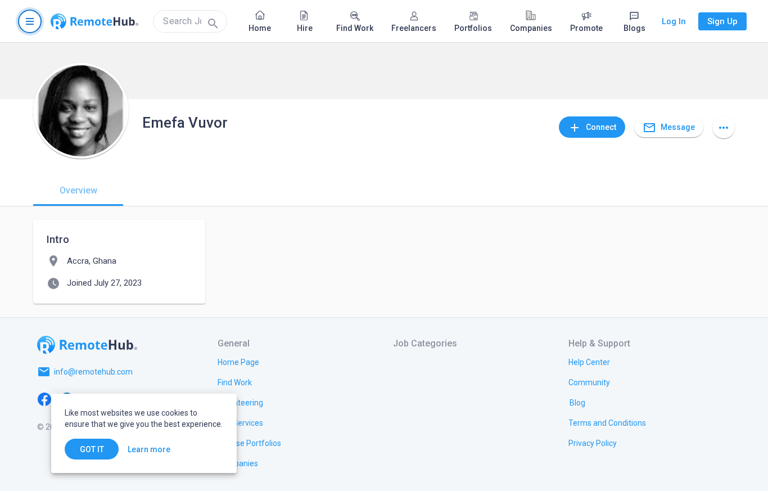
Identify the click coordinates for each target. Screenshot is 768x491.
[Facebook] (44, 399)
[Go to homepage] (94, 21)
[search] (190, 21)
